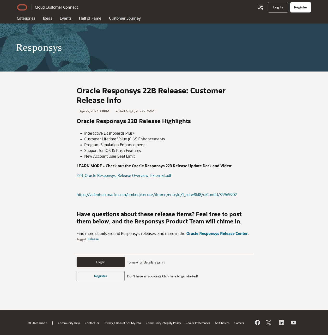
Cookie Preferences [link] (198, 323)
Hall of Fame (90, 18)
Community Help (69, 323)
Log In (100, 262)
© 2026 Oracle (37, 323)
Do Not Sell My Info (128, 323)
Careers (239, 323)
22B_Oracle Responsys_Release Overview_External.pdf (124, 175)
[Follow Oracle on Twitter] (269, 322)
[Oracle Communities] (260, 7)
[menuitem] (278, 7)
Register (100, 276)
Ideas (47, 18)
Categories (26, 18)
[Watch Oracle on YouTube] (293, 322)
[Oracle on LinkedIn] (281, 322)
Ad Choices (222, 323)
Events (65, 18)
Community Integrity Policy (163, 323)
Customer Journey (125, 18)
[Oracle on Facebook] (257, 322)
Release (93, 239)
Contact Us (92, 323)
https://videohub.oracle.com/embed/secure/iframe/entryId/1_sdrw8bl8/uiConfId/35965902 (157, 194)
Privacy (108, 323)
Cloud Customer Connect (56, 7)
